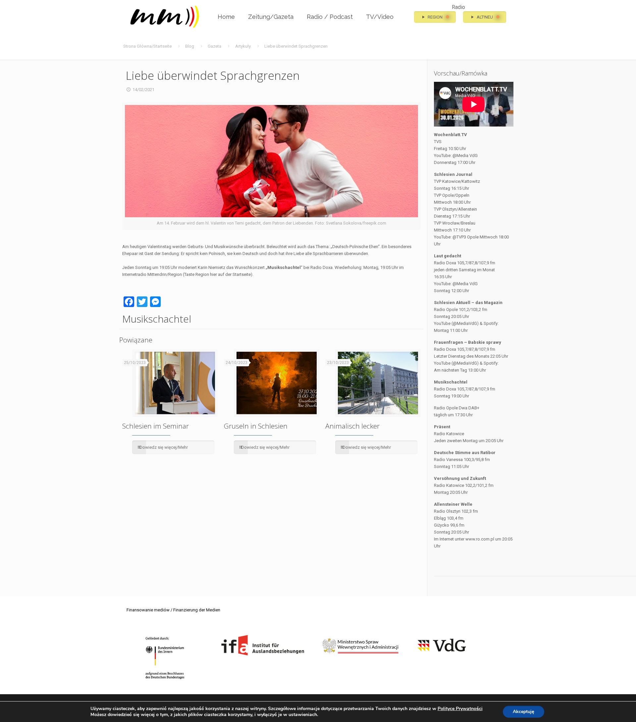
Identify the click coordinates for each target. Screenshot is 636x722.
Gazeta (214, 46)
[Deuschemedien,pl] (165, 16)
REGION (435, 17)
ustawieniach (303, 715)
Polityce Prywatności (460, 708)
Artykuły (243, 46)
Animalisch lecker (352, 426)
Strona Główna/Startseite (147, 46)
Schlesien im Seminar (155, 426)
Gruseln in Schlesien (256, 426)
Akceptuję (523, 711)
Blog (189, 46)
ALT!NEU (484, 17)
